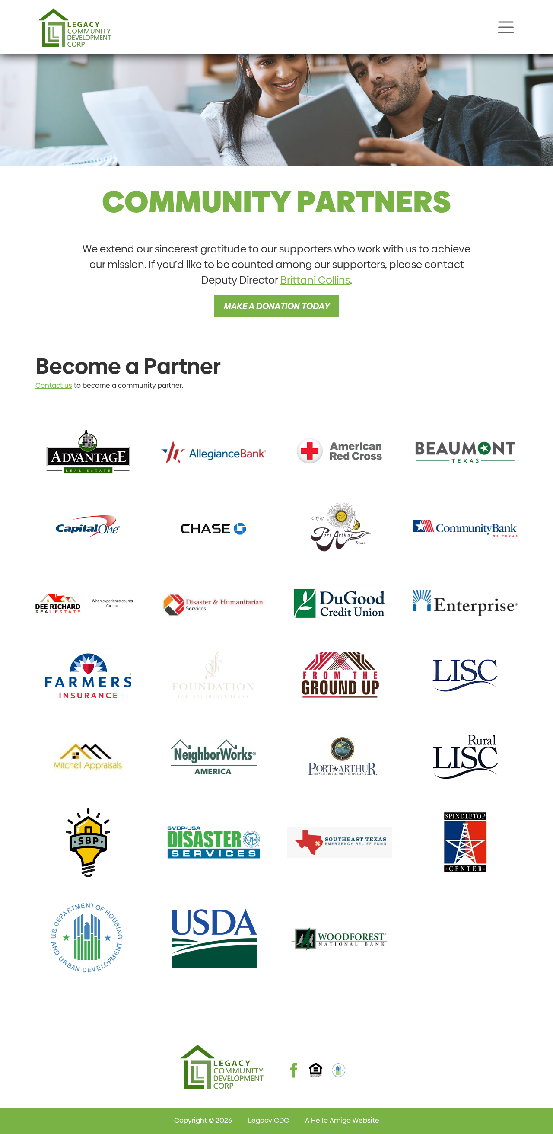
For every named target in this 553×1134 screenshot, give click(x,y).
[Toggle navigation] (506, 27)
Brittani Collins (315, 280)
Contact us (53, 385)
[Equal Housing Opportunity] (316, 1070)
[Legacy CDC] (74, 27)
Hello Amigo (331, 1120)
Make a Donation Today (276, 306)
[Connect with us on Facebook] (294, 1062)
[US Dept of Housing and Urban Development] (339, 1070)
